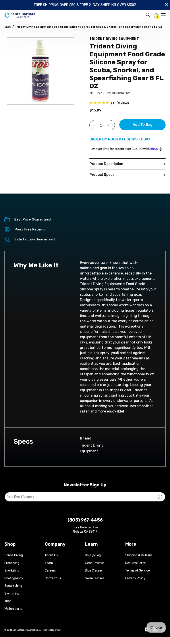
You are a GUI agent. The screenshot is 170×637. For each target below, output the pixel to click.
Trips (7, 601)
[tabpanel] (40, 71)
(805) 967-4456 (85, 520)
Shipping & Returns (139, 555)
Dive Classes (94, 570)
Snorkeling (11, 570)
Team (49, 563)
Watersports (13, 609)
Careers (50, 570)
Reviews (123, 103)
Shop (7, 26)
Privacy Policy (135, 578)
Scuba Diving (13, 555)
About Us (51, 555)
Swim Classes (94, 578)
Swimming (11, 593)
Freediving (11, 563)
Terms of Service (137, 570)
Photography (13, 578)
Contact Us (53, 578)
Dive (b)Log (93, 555)
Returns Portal (135, 563)
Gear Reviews (94, 563)
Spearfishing (13, 586)
